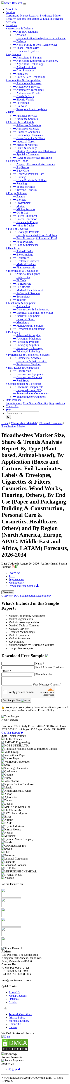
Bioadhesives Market (13, 426)
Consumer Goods (18, 160)
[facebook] (19, 1069)
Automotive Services (28, 86)
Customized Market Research (22, 15)
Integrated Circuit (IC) (29, 390)
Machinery (22, 322)
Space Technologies (27, 47)
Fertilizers (22, 73)
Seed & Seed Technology (30, 76)
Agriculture (14, 54)
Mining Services (25, 209)
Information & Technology (23, 270)
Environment (23, 202)
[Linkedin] (16, 1069)
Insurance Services (27, 118)
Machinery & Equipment (22, 303)
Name (39, 663)
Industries (11, 25)
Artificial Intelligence (28, 273)
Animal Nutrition (26, 67)
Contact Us (12, 406)
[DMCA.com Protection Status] (14, 1050)
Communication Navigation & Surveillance (41, 38)
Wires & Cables (25, 225)
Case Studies (30, 403)
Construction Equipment (30, 374)
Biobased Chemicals (28, 131)
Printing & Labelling (28, 351)
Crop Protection (25, 70)
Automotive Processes (28, 83)
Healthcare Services (27, 261)
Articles (60, 403)
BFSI (11, 112)
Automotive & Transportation (24, 80)
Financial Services (26, 115)
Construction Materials (29, 377)
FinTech (21, 280)
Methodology (16, 582)
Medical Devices (26, 264)
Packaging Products (27, 341)
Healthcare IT (24, 257)
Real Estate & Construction (23, 367)
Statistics (43, 403)
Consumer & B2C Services (31, 361)
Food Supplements (27, 244)
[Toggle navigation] (24, 3)
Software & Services (28, 293)
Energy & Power (17, 193)
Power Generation (26, 219)
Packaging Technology (29, 348)
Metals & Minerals (27, 144)
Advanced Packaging (28, 335)
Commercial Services (28, 357)
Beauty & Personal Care (30, 173)
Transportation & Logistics (31, 109)
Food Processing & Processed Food (36, 238)
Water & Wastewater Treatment (34, 157)
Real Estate (22, 380)
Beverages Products (27, 231)
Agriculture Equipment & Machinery (37, 60)
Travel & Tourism (26, 189)
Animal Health (24, 251)
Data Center (23, 277)
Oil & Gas (22, 212)
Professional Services (28, 364)
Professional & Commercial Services (29, 354)
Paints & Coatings (26, 147)
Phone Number (44, 674)
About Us (11, 9)
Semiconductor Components (32, 393)
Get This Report (10, 732)
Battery (20, 196)
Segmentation (16, 579)
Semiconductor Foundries (31, 396)
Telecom (21, 299)
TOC (12, 576)
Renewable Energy (27, 222)
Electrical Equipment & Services (34, 312)
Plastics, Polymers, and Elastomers (36, 151)
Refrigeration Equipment (30, 328)
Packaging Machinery (28, 338)
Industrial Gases (25, 141)
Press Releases (14, 403)
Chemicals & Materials (21, 122)
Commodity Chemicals (29, 135)
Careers (13, 1027)
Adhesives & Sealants (28, 125)
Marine (20, 206)
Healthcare (14, 248)
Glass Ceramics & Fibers (30, 138)
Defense (21, 41)
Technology (23, 296)
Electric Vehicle (25, 99)
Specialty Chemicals (27, 154)
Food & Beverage (18, 228)
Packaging (14, 332)
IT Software (23, 286)
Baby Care (22, 170)
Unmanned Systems (27, 51)
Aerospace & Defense (20, 28)
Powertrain (22, 102)
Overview (14, 572)
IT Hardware (23, 283)
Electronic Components (29, 386)
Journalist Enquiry (19, 1020)
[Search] (8, 417)
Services (10, 12)
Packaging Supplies (27, 344)
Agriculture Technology (29, 63)
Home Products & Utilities (31, 180)
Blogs (52, 403)
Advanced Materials (27, 128)
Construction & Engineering (32, 309)
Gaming (21, 177)
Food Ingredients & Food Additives (36, 235)
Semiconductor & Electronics (24, 383)
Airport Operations (27, 31)
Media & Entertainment (29, 290)
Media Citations (18, 995)
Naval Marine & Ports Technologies (36, 44)
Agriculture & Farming (29, 57)
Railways (21, 105)
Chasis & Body (25, 96)
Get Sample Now (12, 700)
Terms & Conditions (20, 1014)
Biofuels (21, 199)
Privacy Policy (17, 1017)
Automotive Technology (30, 89)
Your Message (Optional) (47, 684)
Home (4, 423)
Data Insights (13, 399)
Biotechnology (24, 254)
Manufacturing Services (29, 325)
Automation (23, 306)
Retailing (21, 183)
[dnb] (5, 1036)
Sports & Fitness (25, 186)
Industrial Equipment (28, 315)
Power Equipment (26, 215)
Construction (23, 370)
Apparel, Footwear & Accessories (35, 164)
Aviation (21, 34)
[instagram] (10, 1069)
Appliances (22, 167)
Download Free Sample (22, 585)
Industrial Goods (25, 319)
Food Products (24, 241)
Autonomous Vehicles (28, 93)
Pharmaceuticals (25, 267)
